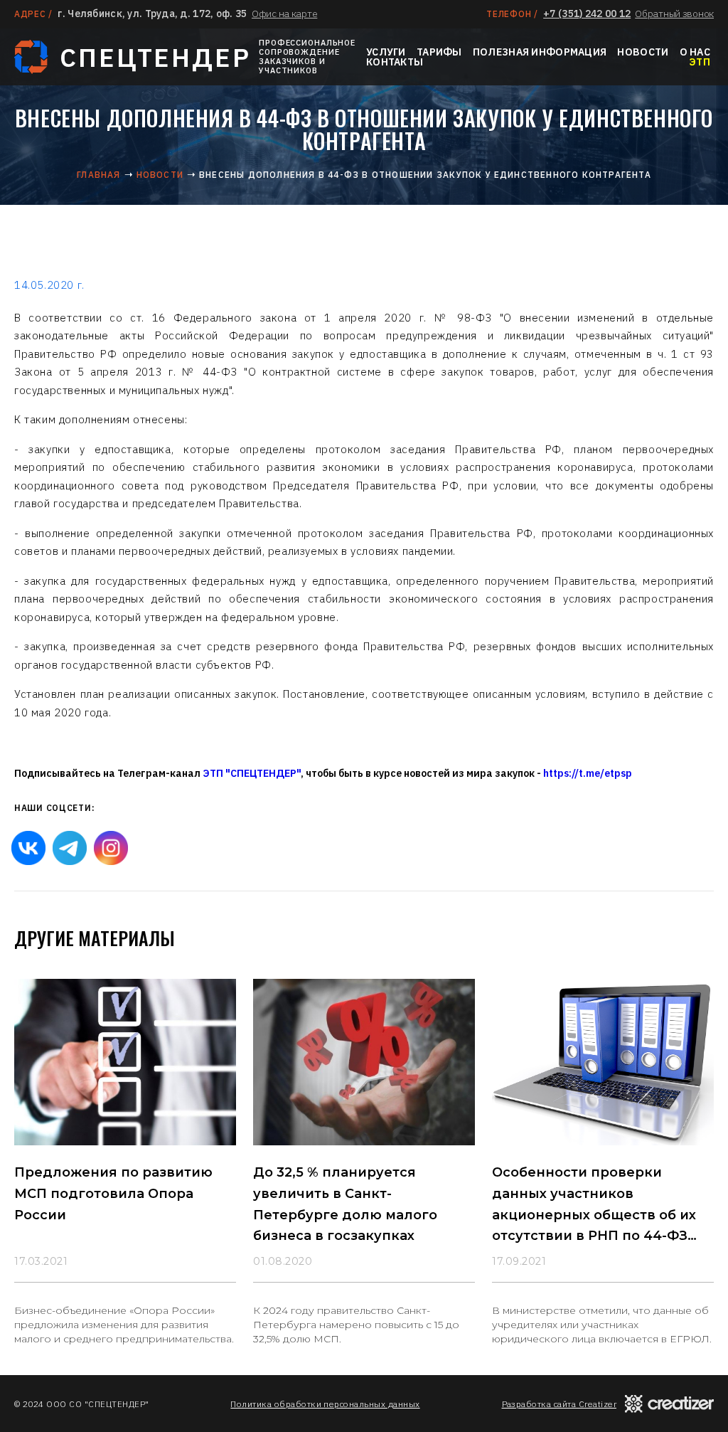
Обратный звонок (674, 13)
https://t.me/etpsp (587, 773)
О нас (695, 52)
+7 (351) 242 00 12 (587, 13)
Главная (98, 174)
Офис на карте (284, 13)
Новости (642, 52)
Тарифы (439, 52)
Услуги (386, 52)
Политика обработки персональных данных (324, 1404)
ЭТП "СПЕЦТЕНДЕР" (252, 773)
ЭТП (699, 61)
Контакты (394, 61)
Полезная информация (539, 52)
